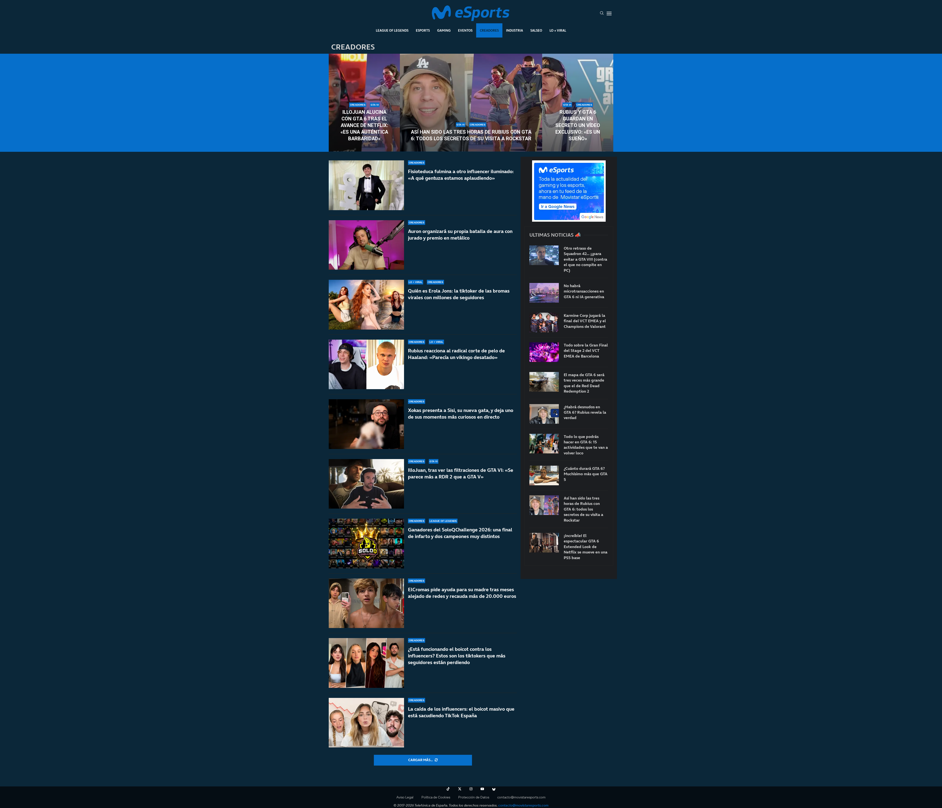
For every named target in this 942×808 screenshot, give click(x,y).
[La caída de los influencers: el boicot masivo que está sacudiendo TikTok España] (366, 723)
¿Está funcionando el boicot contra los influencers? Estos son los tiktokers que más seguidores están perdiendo (456, 656)
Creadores (489, 30)
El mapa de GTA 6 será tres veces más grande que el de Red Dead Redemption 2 (584, 383)
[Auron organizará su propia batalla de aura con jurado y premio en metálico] (366, 245)
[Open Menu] (609, 13)
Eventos (465, 30)
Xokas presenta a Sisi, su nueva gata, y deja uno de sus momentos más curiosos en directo (460, 413)
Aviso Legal (404, 797)
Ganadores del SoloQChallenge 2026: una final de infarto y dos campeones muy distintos (460, 533)
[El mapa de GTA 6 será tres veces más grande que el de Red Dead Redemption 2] (544, 382)
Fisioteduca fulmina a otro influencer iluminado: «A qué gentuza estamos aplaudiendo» (461, 174)
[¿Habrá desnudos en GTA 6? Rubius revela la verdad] (544, 414)
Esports (423, 30)
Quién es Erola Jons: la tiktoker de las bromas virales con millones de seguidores (459, 294)
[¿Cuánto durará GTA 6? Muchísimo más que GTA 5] (544, 475)
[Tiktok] (448, 788)
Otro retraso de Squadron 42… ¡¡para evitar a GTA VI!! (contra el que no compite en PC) (585, 259)
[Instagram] (471, 788)
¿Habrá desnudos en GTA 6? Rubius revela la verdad (585, 412)
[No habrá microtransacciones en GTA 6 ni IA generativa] (544, 293)
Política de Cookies (435, 797)
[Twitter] (459, 788)
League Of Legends (392, 30)
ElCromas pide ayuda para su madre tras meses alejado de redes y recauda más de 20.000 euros (462, 593)
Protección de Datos (473, 797)
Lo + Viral (558, 30)
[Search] (601, 13)
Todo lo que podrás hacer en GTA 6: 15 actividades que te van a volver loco (586, 445)
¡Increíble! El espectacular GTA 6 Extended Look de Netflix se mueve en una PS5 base (585, 546)
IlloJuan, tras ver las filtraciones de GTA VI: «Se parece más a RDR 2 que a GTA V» (460, 473)
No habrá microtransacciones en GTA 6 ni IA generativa (584, 291)
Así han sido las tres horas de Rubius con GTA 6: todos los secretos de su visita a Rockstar (471, 135)
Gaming (444, 30)
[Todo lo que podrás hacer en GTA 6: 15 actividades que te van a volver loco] (544, 443)
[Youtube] (482, 788)
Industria (514, 30)
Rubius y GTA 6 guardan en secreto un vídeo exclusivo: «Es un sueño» (577, 125)
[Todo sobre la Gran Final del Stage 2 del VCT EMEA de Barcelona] (544, 352)
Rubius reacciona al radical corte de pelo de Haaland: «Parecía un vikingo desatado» (456, 354)
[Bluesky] (494, 788)
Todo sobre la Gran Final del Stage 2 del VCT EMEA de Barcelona (586, 350)
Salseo (536, 30)
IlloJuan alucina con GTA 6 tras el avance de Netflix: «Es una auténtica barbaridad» (364, 125)
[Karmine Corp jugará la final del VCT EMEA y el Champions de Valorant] (544, 322)
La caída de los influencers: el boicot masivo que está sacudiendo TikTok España (461, 712)
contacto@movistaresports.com (521, 797)
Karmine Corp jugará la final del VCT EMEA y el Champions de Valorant (585, 321)
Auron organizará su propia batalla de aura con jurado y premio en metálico (460, 234)
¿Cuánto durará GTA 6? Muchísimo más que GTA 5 (585, 474)
